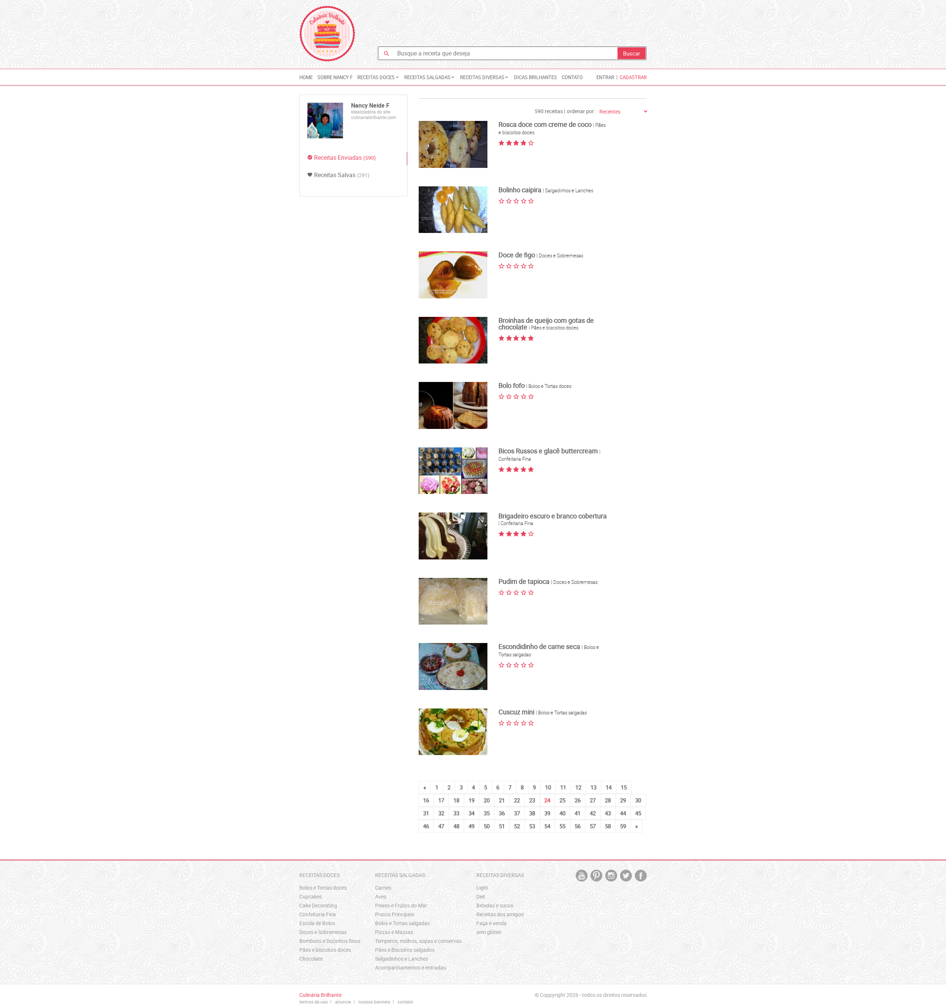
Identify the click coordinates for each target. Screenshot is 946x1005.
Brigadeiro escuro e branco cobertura (552, 515)
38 (532, 813)
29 (623, 800)
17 (441, 800)
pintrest (596, 876)
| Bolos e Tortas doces (548, 386)
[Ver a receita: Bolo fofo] (453, 405)
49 (471, 826)
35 (487, 813)
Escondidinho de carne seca (540, 646)
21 (502, 800)
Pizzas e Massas (394, 931)
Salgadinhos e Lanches (401, 958)
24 (547, 800)
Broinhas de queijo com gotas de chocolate (546, 323)
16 (426, 800)
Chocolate (311, 958)
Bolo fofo (512, 385)
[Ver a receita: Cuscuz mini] (453, 731)
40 (562, 813)
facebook (641, 876)
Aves (380, 896)
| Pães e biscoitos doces (553, 327)
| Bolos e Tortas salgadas (561, 712)
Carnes (383, 887)
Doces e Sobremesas (323, 931)
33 (456, 813)
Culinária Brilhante (327, 34)
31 (426, 813)
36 (502, 813)
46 (426, 826)
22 (517, 800)
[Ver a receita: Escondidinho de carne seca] (453, 666)
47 (441, 826)
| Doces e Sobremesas (560, 255)
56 (578, 826)
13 (593, 787)
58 (608, 826)
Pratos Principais (394, 914)
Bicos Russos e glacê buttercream (548, 450)
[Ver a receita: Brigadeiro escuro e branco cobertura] (453, 535)
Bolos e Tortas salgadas (402, 923)
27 (593, 800)
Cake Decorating (318, 905)
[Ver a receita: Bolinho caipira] (453, 209)
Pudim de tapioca (524, 581)
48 (456, 826)
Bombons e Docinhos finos (329, 940)
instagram (611, 876)
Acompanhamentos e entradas (410, 967)
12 (578, 787)
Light (482, 887)
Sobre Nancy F (335, 77)
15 (624, 787)
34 (471, 813)
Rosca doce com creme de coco (545, 124)
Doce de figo (517, 254)
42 (593, 813)
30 (638, 800)
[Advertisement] (512, 24)
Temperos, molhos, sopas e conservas (418, 940)
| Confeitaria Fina (515, 523)
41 (578, 813)
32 (441, 813)
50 (487, 826)
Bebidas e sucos (494, 905)
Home (306, 77)
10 (548, 787)
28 (608, 800)
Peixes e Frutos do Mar (401, 905)
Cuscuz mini (517, 711)
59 (623, 826)
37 (517, 813)
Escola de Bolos (317, 923)
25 (562, 800)
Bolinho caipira (520, 189)
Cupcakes (310, 896)
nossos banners (374, 1002)
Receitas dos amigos (500, 914)
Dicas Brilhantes (535, 77)
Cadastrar (633, 77)
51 (502, 826)
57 (593, 826)
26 (578, 800)
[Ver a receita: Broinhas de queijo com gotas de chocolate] (453, 340)
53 (532, 826)
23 (532, 800)
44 (623, 813)
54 (547, 826)
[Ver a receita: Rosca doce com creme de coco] (453, 144)
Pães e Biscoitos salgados (405, 949)
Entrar (605, 77)
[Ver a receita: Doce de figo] (453, 274)
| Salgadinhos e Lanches (568, 190)
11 (563, 787)
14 (609, 787)
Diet (480, 896)
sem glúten (488, 931)
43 (608, 813)
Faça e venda (491, 923)
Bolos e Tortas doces (323, 887)
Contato (572, 77)
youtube (582, 876)
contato (405, 1002)
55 (562, 826)
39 (547, 813)
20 (487, 800)
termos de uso (313, 1002)
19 (471, 800)
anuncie (343, 1002)
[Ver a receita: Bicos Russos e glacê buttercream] (453, 470)
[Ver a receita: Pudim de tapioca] (453, 601)
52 (517, 826)
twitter (626, 876)
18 (456, 800)
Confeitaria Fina (317, 914)
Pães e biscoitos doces (325, 949)
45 (638, 813)
